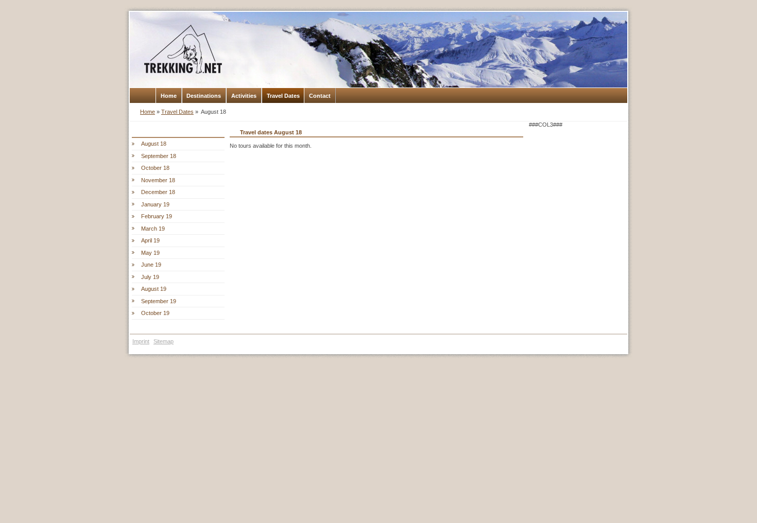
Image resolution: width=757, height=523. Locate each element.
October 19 (155, 313)
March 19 (153, 228)
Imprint (140, 341)
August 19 (153, 289)
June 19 (151, 265)
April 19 (150, 240)
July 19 (150, 277)
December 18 (158, 192)
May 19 (150, 253)
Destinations (203, 96)
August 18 (153, 144)
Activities (243, 96)
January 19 (155, 204)
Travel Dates (283, 96)
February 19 (156, 216)
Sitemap (163, 341)
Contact (320, 96)
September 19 (158, 301)
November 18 (158, 180)
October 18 (155, 168)
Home (169, 96)
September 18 (158, 156)
